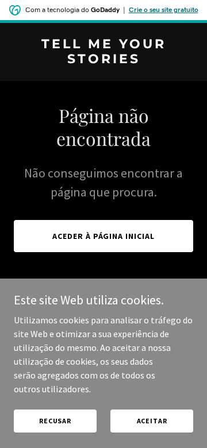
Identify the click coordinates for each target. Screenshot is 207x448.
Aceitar (152, 420)
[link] (103, 59)
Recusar (55, 420)
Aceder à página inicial (103, 236)
